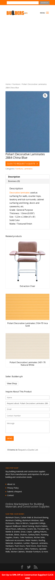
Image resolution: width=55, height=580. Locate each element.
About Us (11, 484)
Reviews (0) (14, 181)
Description (14, 176)
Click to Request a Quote (21, 163)
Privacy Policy (13, 488)
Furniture (16, 84)
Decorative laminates (19, 192)
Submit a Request (14, 491)
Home (8, 84)
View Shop (12, 383)
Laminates (28, 168)
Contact (10, 495)
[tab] (27, 177)
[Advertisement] (27, 46)
